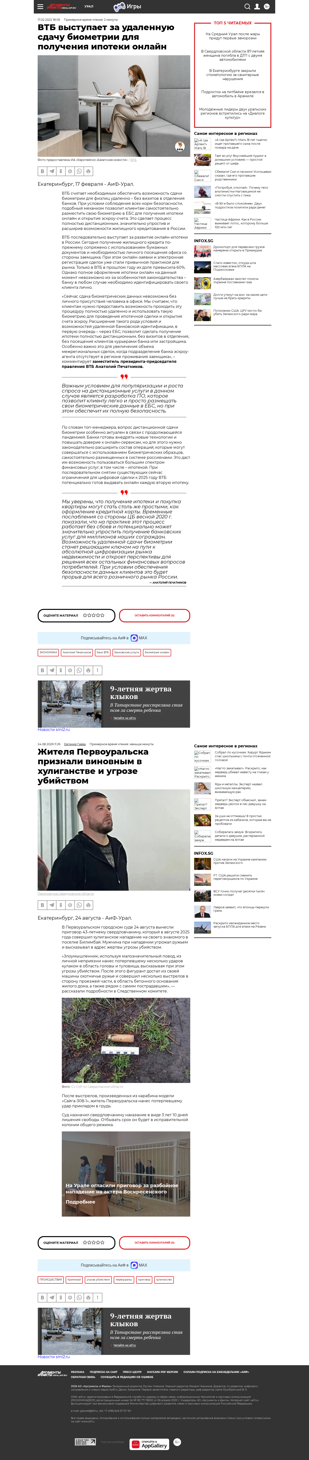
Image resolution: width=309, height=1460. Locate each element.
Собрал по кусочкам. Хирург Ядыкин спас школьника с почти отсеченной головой (243, 756)
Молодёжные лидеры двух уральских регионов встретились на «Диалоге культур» (232, 113)
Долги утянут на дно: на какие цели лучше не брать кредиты (240, 296)
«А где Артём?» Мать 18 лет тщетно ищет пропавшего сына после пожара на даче (241, 143)
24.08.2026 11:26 (49, 744)
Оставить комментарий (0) (155, 615)
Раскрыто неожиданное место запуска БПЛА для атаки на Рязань (239, 925)
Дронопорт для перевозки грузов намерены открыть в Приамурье (239, 248)
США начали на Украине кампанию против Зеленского (240, 861)
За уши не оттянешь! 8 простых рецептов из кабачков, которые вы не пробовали (243, 820)
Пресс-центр (132, 1372)
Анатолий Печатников (169, 582)
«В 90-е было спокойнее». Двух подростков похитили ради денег (240, 205)
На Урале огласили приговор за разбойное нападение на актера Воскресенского (122, 1189)
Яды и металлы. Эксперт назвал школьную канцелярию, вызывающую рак (238, 788)
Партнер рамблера (112, 1441)
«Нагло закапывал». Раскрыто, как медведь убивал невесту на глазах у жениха (242, 772)
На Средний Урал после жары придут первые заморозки (233, 36)
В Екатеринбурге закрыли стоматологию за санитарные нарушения (232, 75)
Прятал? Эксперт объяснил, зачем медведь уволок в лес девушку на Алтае (240, 804)
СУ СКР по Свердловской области (97, 1086)
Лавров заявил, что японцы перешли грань (241, 909)
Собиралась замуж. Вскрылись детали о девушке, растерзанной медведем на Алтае (240, 835)
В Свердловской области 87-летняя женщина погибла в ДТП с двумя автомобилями (232, 55)
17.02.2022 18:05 (49, 19)
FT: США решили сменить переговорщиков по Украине (235, 877)
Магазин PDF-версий (162, 1372)
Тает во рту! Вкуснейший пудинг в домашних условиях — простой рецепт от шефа (240, 159)
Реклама (77, 1372)
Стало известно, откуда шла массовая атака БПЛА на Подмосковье (234, 266)
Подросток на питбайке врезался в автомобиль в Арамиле (232, 94)
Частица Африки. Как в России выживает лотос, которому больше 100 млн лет (241, 223)
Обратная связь (83, 1377)
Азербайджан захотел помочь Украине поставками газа (236, 280)
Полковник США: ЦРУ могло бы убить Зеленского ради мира (237, 312)
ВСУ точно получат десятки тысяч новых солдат (239, 893)
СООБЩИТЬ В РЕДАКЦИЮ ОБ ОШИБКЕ (127, 1377)
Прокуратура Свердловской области (66, 893)
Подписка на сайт (103, 1372)
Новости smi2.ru (54, 729)
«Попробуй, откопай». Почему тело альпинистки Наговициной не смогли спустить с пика (241, 191)
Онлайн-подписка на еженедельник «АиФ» (216, 1372)
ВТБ (134, 160)
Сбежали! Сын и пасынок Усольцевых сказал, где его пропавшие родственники (243, 175)
